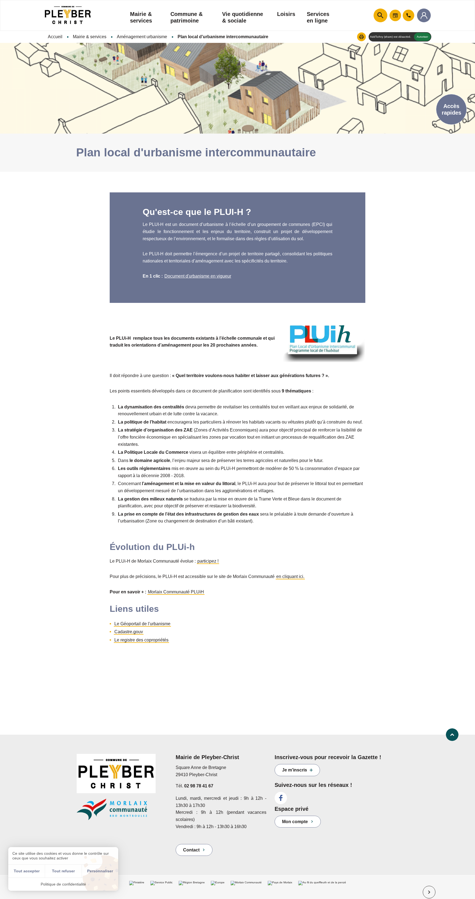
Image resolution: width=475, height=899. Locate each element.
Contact (191, 850)
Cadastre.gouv (128, 631)
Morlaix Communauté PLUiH (176, 592)
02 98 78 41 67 (198, 786)
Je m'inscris (294, 770)
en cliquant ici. (290, 576)
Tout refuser (63, 871)
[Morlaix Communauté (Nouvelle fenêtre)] (122, 812)
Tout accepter (27, 871)
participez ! (208, 561)
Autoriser (422, 36)
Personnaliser (100, 871)
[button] (361, 36)
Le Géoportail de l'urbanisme (142, 623)
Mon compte (295, 821)
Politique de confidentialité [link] (63, 884)
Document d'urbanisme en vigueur (197, 276)
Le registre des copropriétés (141, 640)
